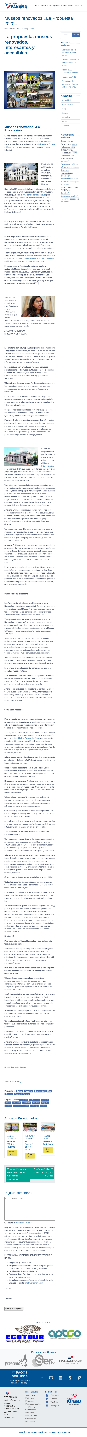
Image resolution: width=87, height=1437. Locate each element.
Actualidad (28, 1091)
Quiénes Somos (60, 5)
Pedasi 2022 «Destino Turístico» (70, 71)
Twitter (54, 1398)
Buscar (76, 34)
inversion (36, 1103)
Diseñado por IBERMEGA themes (57, 1432)
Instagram (55, 1405)
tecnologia (34, 1106)
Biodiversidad (40, 1091)
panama (8, 1106)
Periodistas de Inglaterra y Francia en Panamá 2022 (70, 84)
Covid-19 (45, 1100)
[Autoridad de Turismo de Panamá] (16, 1360)
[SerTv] (43, 1360)
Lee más (12, 1153)
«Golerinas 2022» (69, 77)
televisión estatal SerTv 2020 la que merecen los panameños (17, 1174)
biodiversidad (34, 1100)
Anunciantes (46, 5)
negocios (45, 1103)
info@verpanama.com (34, 1283)
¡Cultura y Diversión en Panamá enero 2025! (70, 62)
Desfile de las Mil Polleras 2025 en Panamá (69, 53)
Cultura (19, 1091)
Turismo (26, 1094)
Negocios (9, 1094)
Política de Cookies (33, 1404)
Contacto (78, 5)
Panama (18, 1094)
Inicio (37, 5)
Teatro (25, 1106)
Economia (16, 1103)
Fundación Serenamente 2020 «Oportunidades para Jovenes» (70, 165)
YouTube (54, 1402)
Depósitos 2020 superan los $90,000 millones (43, 1172)
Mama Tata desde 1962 (69, 145)
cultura (8, 1103)
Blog (70, 5)
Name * (9, 1288)
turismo (43, 1106)
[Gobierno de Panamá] (71, 1359)
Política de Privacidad (24, 1223)
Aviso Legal (30, 1395)
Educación (26, 1103)
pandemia (17, 1106)
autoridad (23, 1100)
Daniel (31, 28)
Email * (9, 1298)
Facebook (55, 1395)
